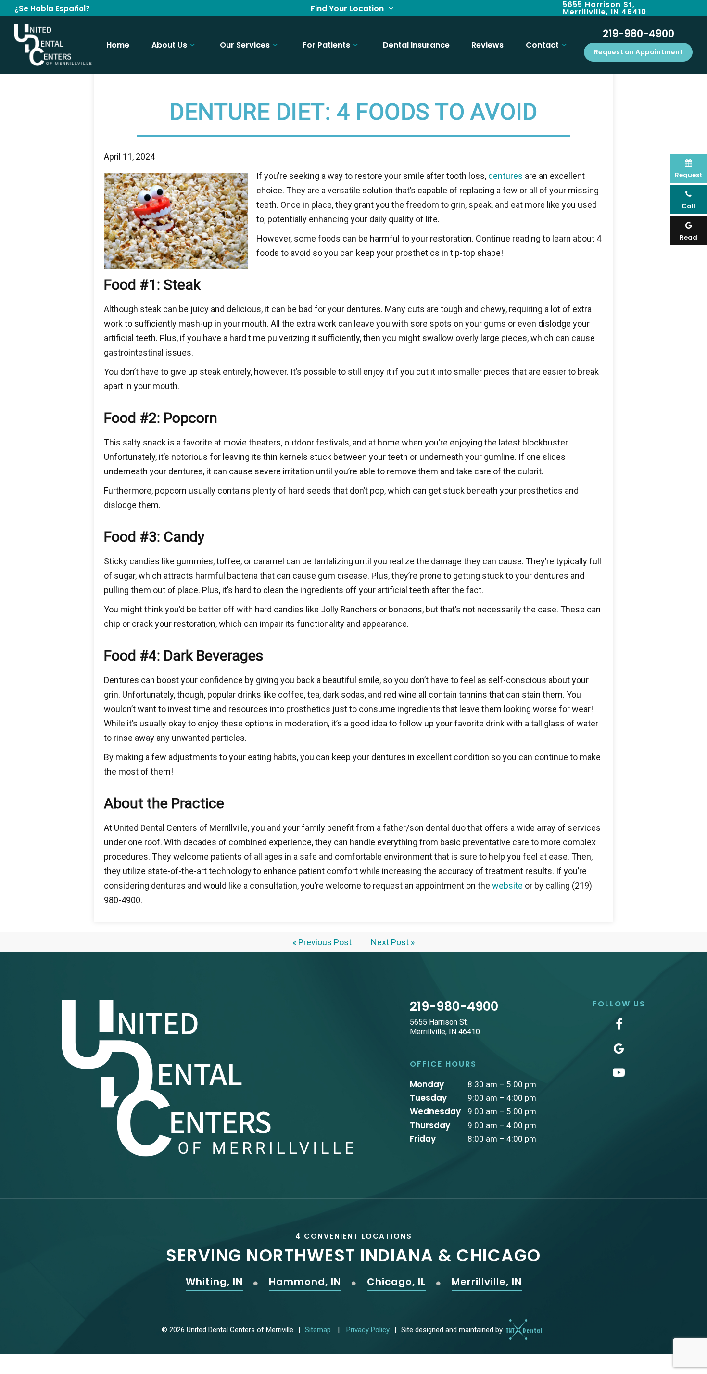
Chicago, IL (396, 1282)
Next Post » (393, 942)
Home (117, 45)
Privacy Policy (368, 1329)
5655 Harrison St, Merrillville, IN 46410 (604, 8)
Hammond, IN (305, 1282)
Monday (427, 1084)
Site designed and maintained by (453, 1330)
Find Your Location (348, 8)
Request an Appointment (638, 52)
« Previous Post (322, 942)
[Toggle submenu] (192, 45)
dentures (506, 176)
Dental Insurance (416, 45)
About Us (169, 45)
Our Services (245, 45)
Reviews (487, 45)
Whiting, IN (214, 1282)
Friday (423, 1139)
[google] (619, 1048)
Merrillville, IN (487, 1282)
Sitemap (318, 1329)
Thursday (430, 1125)
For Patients (326, 45)
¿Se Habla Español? (52, 8)
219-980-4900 (638, 33)
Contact (542, 45)
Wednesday (435, 1111)
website (507, 885)
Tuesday (428, 1098)
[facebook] (619, 1024)
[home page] (53, 45)
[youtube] (619, 1072)
